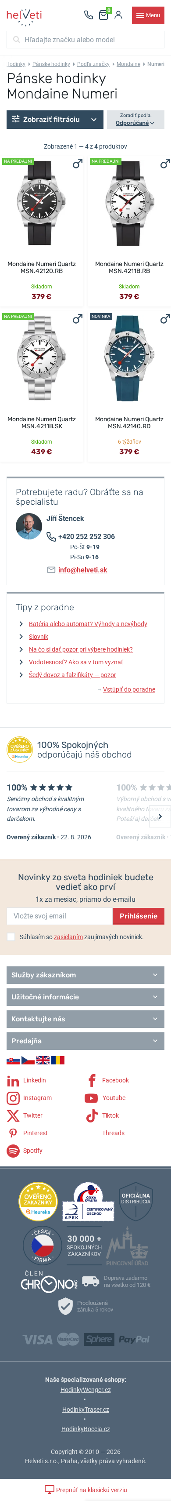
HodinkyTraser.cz (85, 1409)
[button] (55, 119)
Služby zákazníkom (43, 975)
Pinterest (35, 1133)
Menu (153, 15)
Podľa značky (93, 64)
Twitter (32, 1115)
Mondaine (128, 64)
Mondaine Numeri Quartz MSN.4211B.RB (129, 267)
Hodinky (15, 64)
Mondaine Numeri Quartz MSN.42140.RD (129, 422)
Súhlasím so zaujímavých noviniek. (82, 936)
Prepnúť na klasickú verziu (91, 1490)
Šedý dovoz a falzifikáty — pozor (72, 674)
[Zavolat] (88, 15)
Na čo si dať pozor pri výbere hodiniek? (81, 649)
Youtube (113, 1097)
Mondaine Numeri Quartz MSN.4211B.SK (41, 422)
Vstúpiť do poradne (126, 689)
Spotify (32, 1150)
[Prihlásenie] (118, 15)
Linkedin (34, 1080)
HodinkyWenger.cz (86, 1389)
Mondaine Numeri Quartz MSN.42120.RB (41, 267)
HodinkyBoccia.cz (85, 1428)
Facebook (115, 1080)
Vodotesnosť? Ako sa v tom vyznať (76, 662)
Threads (113, 1133)
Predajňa (26, 1041)
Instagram (37, 1097)
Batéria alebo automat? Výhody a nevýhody (88, 623)
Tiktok (110, 1115)
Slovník (38, 636)
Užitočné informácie (45, 997)
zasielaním (68, 936)
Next (160, 816)
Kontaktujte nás (38, 1019)
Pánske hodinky (51, 64)
